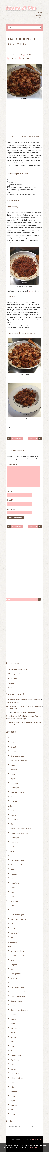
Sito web (11, 509)
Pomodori (14, 783)
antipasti (14, 965)
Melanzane (14, 770)
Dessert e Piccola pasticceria (21, 829)
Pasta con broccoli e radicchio (24, 725)
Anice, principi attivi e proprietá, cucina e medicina (23, 700)
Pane (12, 1046)
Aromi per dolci (16, 974)
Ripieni (13, 888)
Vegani (13, 1101)
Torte (12, 847)
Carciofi (13, 747)
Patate (13, 774)
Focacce (13, 1015)
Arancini (13, 969)
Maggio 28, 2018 (16, 55)
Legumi (13, 1037)
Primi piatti (12, 851)
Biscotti (13, 815)
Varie (10, 946)
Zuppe (13, 1114)
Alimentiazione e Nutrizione (20, 956)
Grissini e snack (16, 1028)
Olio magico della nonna (17, 674)
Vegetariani (14, 1105)
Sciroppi (13, 1087)
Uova (12, 937)
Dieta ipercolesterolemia (19, 761)
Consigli (13, 983)
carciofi (17, 428)
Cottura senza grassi (18, 756)
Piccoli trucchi (15, 1060)
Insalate (13, 1033)
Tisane (13, 1096)
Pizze (12, 1064)
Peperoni (14, 779)
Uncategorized (13, 942)
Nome (10, 491)
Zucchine (14, 801)
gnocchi (31, 291)
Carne (13, 910)
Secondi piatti (13, 901)
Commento (12, 464)
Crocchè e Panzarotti (18, 996)
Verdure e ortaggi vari (18, 792)
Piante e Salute (16, 1055)
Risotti (13, 897)
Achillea (11, 683)
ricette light (15, 788)
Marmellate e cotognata (19, 833)
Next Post (33, 438)
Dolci (10, 806)
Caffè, (8, 712)
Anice (10, 687)
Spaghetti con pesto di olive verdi (24, 712)
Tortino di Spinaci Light (18, 719)
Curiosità (14, 1005)
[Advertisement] (24, 118)
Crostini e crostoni (17, 1001)
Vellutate (14, 1110)
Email (10, 500)
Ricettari (13, 1069)
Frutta (13, 1024)
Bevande (14, 978)
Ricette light (15, 933)
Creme (13, 824)
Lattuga (13, 765)
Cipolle (13, 751)
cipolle (11, 179)
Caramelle (14, 819)
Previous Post (17, 438)
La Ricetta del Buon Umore (17, 669)
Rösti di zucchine (11, 708)
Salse (13, 1083)
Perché (13, 1051)
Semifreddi (14, 842)
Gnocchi (14, 58)
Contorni (11, 738)
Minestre (14, 874)
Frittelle (13, 1019)
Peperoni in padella (12, 702)
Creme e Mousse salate (19, 992)
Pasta (13, 878)
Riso (12, 892)
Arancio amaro (13, 678)
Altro (12, 742)
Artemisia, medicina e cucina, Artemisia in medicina (23, 706)
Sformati (14, 1092)
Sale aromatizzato (17, 1078)
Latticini (13, 924)
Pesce (13, 928)
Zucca (13, 797)
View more (33, 1147)
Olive (12, 1042)
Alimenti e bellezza (17, 951)
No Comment (26, 58)
